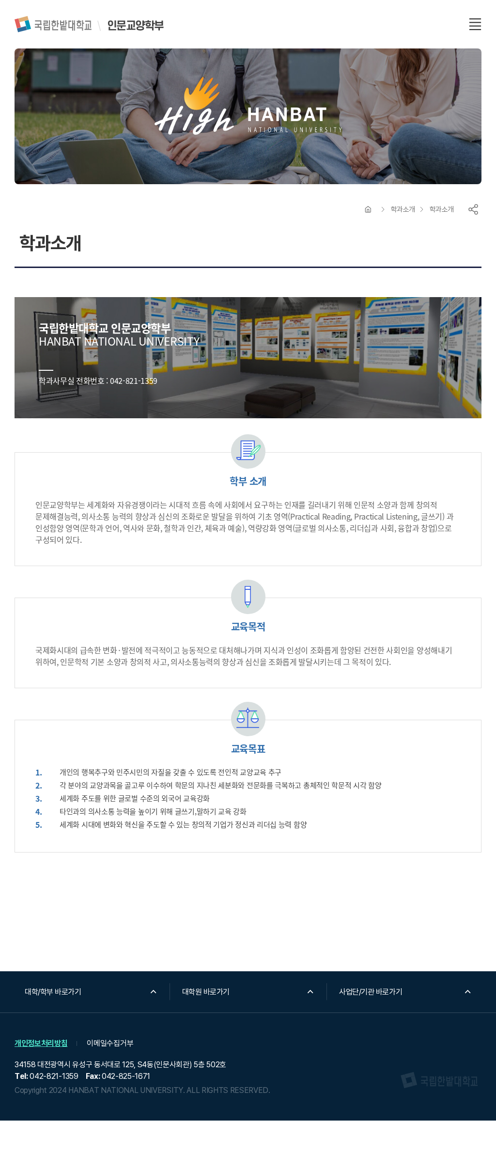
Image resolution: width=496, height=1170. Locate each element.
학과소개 (403, 209)
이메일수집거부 (110, 1043)
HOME (368, 209)
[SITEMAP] (475, 24)
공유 (473, 209)
